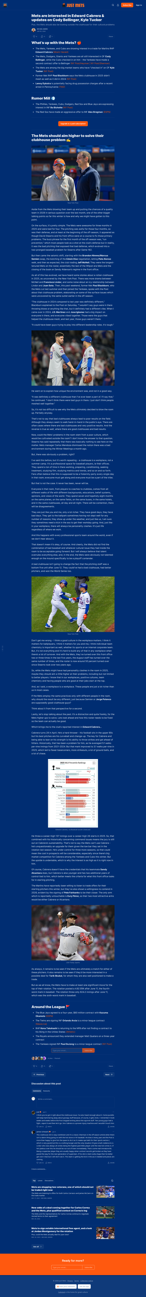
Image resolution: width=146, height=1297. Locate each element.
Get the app (84, 1286)
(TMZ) (62, 87)
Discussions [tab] (49, 1181)
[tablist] (41, 1091)
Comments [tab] (37, 1091)
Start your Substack (67, 1286)
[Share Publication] (118, 5)
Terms (76, 1281)
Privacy (70, 1281)
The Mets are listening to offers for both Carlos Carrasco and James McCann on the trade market (62, 1194)
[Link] (28, 43)
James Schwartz (42, 1132)
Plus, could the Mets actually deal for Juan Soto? (50, 1234)
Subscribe (127, 5)
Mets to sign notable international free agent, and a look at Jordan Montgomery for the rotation (61, 1230)
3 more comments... (38, 1169)
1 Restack (57, 1058)
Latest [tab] (40, 1181)
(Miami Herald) (60, 52)
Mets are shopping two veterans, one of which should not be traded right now (62, 1188)
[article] (73, 1194)
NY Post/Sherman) (100, 63)
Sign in (139, 5)
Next (107, 1074)
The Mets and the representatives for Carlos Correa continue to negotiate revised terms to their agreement (60, 1215)
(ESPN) (107, 112)
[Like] (32, 1201)
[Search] (113, 5)
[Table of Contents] (2, 648)
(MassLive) (41, 1024)
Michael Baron (42, 29)
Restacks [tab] (46, 1091)
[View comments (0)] (53, 1221)
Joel (37, 1112)
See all (36, 1246)
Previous (40, 1074)
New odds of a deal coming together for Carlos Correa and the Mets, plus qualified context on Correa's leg (60, 1209)
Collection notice (86, 1281)
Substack (61, 1292)
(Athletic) (70, 1032)
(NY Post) (48, 71)
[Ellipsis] (113, 1112)
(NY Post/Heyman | (80, 63)
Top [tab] (34, 1181)
